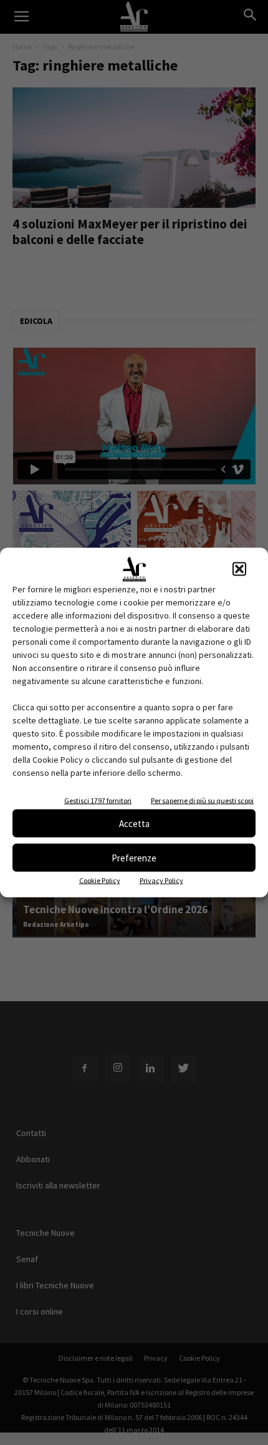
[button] (239, 569)
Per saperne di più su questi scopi (202, 800)
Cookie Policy (99, 880)
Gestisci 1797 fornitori (98, 800)
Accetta (134, 823)
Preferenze (134, 857)
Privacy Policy (161, 880)
